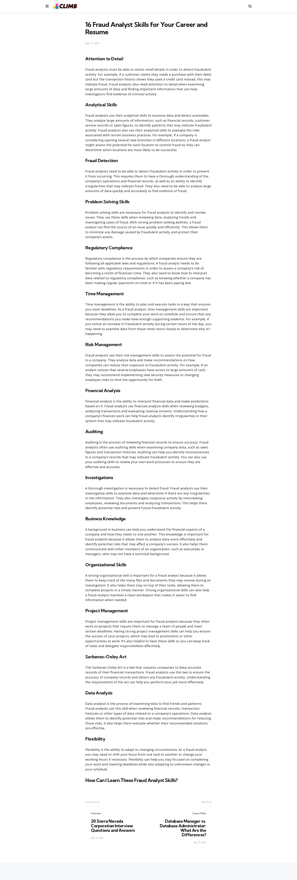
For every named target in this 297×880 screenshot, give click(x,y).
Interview (96, 813)
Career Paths (199, 813)
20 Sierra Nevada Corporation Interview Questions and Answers (113, 825)
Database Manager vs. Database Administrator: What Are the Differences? (183, 827)
